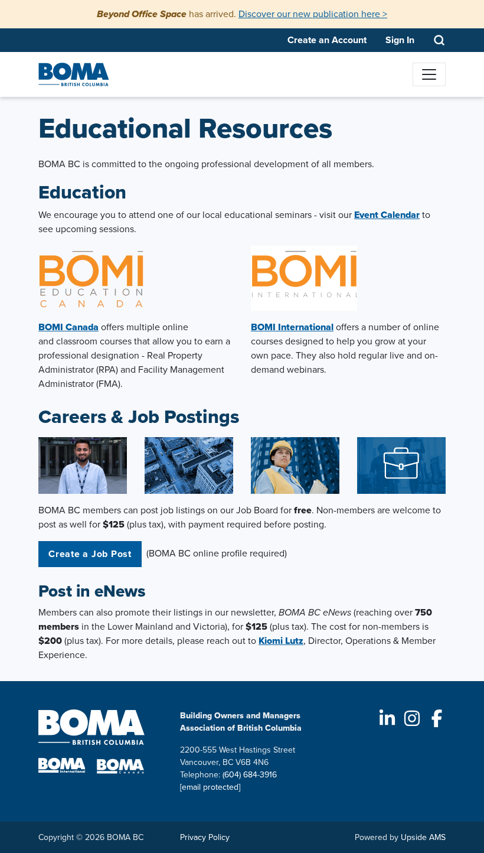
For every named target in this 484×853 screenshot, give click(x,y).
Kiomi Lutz (281, 640)
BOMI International (292, 327)
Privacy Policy (205, 837)
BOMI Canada (68, 327)
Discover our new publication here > (312, 14)
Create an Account (327, 40)
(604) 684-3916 (250, 775)
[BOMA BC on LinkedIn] (387, 718)
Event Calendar (387, 215)
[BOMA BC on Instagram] (412, 718)
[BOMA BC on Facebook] (437, 718)
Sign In (399, 40)
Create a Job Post (90, 554)
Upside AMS (423, 837)
